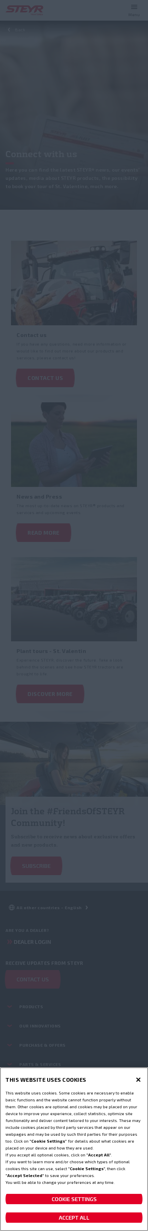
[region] (74, 1149)
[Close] (138, 1080)
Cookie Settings (74, 1199)
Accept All (74, 1217)
